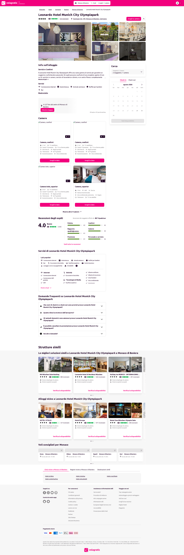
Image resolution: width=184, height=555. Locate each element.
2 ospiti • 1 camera (103, 3)
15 (137, 101)
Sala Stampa (71, 517)
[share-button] (144, 19)
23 (142, 106)
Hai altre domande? (50, 334)
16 (142, 101)
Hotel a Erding (49, 476)
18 (118, 106)
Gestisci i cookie (73, 505)
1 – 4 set (93, 3)
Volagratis (42, 9)
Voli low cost (122, 498)
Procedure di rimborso (100, 495)
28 (132, 110)
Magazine (122, 508)
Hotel (50, 9)
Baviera (66, 9)
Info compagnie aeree (100, 498)
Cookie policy (72, 501)
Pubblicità (71, 511)
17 (113, 106)
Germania (58, 9)
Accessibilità (97, 508)
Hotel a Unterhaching (51, 479)
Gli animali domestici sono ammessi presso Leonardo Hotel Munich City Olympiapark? (69, 319)
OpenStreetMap (101, 112)
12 (123, 101)
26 (123, 110)
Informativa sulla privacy (75, 498)
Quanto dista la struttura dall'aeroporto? (58, 313)
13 (128, 101)
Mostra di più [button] (45, 288)
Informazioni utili (98, 501)
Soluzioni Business (74, 520)
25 (118, 110)
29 (137, 110)
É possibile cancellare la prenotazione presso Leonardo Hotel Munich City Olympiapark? (70, 327)
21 (132, 106)
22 (137, 106)
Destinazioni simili (103, 469)
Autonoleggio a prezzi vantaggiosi (129, 495)
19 (123, 106)
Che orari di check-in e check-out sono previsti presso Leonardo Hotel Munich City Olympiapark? (69, 306)
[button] (64, 41)
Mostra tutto (43, 93)
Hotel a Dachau (80, 476)
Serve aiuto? (97, 492)
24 (113, 110)
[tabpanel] (92, 478)
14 (132, 101)
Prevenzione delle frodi (101, 511)
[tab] (56, 469)
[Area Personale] (178, 3)
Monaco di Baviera (83, 3)
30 (142, 110)
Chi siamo (71, 492)
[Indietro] (113, 85)
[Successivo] (142, 85)
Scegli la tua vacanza (125, 501)
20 (128, 106)
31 (113, 115)
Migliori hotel (123, 505)
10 (113, 101)
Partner (70, 514)
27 (128, 110)
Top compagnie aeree (125, 492)
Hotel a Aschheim (112, 476)
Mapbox (93, 112)
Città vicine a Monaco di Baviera (55, 469)
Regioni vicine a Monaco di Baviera (82, 469)
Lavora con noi (72, 508)
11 (118, 101)
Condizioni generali (74, 495)
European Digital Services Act (102, 505)
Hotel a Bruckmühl (81, 479)
